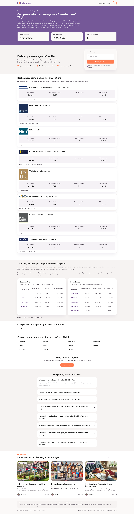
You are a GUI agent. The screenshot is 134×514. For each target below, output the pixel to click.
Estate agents (25, 11)
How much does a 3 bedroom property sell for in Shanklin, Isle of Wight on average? (63, 434)
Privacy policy (91, 510)
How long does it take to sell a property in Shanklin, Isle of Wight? (60, 392)
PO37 (20, 329)
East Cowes (71, 341)
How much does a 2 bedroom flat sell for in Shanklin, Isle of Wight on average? (65, 425)
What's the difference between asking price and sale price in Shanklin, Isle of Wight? (64, 408)
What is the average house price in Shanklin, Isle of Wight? (58, 380)
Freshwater (96, 341)
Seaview (95, 345)
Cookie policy (100, 510)
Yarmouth (71, 349)
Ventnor (45, 349)
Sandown (71, 345)
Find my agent (67, 365)
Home (19, 11)
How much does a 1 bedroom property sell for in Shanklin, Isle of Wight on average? (63, 417)
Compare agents (101, 3)
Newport (21, 345)
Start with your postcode (93, 52)
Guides (109, 3)
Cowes (45, 341)
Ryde (45, 345)
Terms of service (82, 510)
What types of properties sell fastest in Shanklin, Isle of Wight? (59, 399)
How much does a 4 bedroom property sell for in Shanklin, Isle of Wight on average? (63, 443)
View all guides (112, 458)
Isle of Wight (32, 11)
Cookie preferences (111, 510)
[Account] (115, 3)
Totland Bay (22, 349)
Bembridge (22, 341)
